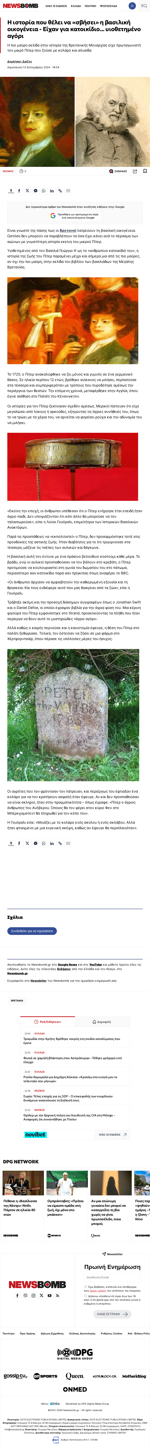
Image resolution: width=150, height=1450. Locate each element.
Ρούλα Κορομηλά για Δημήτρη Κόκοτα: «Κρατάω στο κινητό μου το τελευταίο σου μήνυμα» (70, 1079)
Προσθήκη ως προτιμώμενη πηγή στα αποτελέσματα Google (78, 216)
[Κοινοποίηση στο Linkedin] (52, 190)
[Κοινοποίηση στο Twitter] (27, 190)
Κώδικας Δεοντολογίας (82, 1333)
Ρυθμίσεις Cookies (111, 1333)
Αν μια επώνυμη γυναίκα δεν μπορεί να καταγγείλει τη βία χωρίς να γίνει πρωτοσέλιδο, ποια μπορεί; (108, 1212)
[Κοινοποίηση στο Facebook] (19, 190)
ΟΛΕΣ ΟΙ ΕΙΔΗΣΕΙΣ (56, 6)
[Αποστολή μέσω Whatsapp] (43, 190)
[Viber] (25, 1295)
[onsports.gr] (45, 1376)
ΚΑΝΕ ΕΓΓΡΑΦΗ (108, 1314)
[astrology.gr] (105, 1376)
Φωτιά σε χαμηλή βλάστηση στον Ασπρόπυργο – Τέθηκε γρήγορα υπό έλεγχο (72, 1060)
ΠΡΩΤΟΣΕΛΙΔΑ (108, 6)
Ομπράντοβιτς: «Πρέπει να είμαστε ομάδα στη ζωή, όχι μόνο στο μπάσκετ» (65, 1208)
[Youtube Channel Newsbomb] (49, 1295)
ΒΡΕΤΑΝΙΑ (17, 1000)
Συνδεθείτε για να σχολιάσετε (32, 931)
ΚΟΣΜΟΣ (8, 171)
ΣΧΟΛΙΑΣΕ (121, 171)
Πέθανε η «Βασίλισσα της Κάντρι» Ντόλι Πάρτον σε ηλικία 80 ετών (20, 1208)
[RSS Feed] (57, 1295)
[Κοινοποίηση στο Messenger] (35, 190)
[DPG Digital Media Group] (75, 1354)
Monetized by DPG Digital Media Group (87, 1403)
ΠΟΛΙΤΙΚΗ (90, 6)
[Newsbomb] (37, 1285)
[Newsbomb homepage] (20, 6)
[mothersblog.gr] (134, 1376)
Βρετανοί (68, 230)
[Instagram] (33, 1295)
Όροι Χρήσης (27, 1333)
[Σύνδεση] (132, 6)
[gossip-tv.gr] (16, 1376)
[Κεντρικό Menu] (144, 6)
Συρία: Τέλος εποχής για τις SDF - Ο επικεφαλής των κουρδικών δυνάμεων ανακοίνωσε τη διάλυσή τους (68, 1098)
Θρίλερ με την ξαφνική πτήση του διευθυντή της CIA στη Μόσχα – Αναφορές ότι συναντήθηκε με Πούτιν (69, 1117)
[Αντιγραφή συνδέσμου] (135, 171)
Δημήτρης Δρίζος (19, 61)
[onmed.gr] (75, 1389)
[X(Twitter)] (41, 1295)
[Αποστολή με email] (68, 190)
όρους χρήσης (98, 1290)
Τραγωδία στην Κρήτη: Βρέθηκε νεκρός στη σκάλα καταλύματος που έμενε (71, 1041)
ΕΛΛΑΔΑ (76, 6)
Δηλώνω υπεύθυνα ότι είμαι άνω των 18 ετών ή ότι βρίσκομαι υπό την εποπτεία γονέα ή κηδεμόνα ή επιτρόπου (112, 1300)
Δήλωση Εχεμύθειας (52, 1333)
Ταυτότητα (8, 1333)
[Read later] (145, 171)
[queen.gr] (75, 1376)
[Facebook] (17, 1295)
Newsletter (39, 980)
